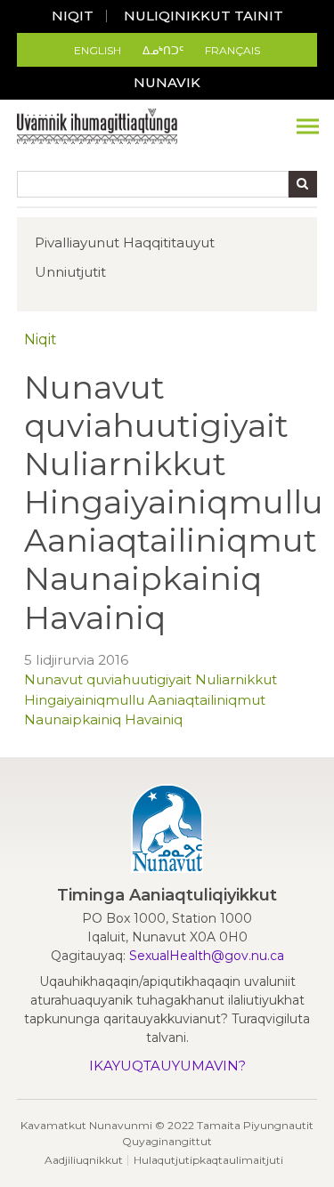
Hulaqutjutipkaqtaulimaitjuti (208, 1160)
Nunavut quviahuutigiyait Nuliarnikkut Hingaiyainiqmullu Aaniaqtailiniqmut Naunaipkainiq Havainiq (150, 699)
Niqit (73, 15)
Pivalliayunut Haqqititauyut (125, 243)
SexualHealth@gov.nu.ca (206, 956)
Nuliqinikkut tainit (203, 15)
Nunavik (167, 82)
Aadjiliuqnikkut (84, 1160)
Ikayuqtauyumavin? (167, 1065)
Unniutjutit (70, 272)
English (97, 50)
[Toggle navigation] (307, 125)
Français (232, 50)
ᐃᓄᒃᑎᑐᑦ (163, 50)
